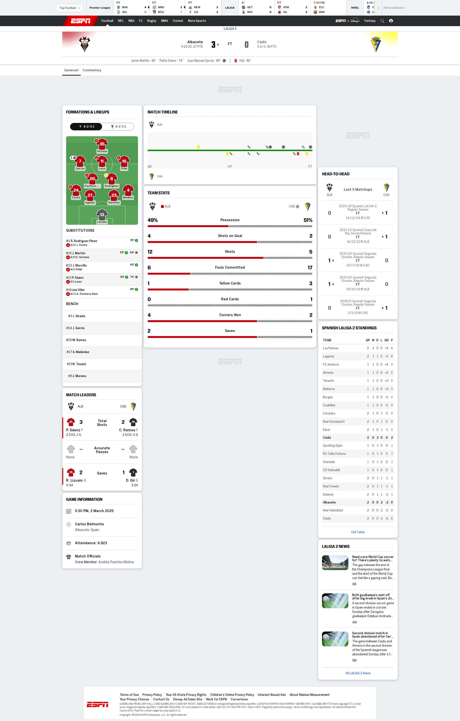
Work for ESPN (216, 699)
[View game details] (358, 212)
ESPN (81, 21)
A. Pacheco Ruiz (87, 294)
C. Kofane (82, 257)
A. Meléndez (81, 352)
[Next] (377, 8)
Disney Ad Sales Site (187, 699)
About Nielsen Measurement (310, 695)
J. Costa (81, 245)
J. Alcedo (79, 316)
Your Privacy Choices (134, 699)
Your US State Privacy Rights (186, 695)
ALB (159, 124)
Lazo (78, 281)
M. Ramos (79, 340)
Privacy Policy (152, 695)
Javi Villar (78, 290)
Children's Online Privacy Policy (232, 695)
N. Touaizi (79, 364)
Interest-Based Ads (272, 695)
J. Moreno (79, 376)
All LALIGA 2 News (358, 673)
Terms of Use (129, 695)
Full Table (358, 532)
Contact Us (161, 699)
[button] (382, 21)
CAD (160, 176)
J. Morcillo (80, 265)
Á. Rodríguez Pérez (84, 241)
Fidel (79, 269)
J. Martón (78, 253)
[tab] (86, 126)
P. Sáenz (78, 277)
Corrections (239, 699)
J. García (79, 328)
